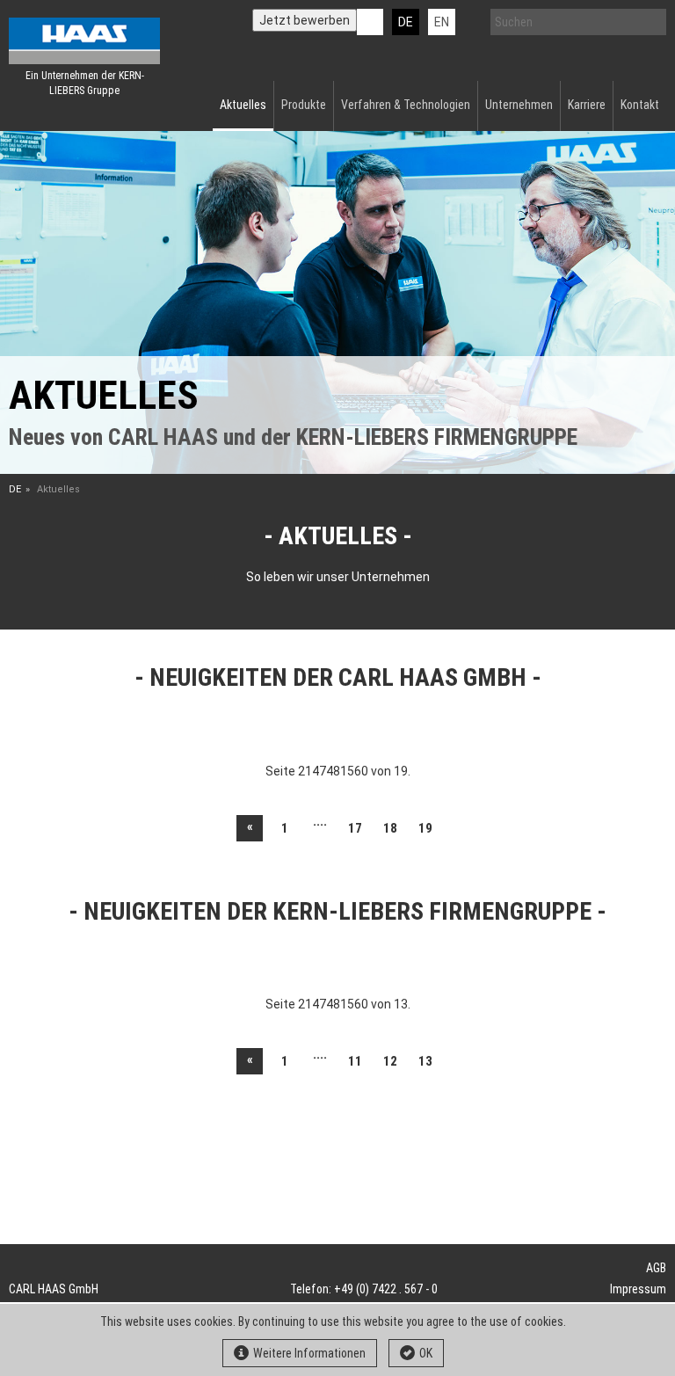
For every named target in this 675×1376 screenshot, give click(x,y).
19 (425, 828)
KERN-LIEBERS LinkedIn (370, 22)
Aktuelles (243, 105)
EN (441, 22)
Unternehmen (519, 105)
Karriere (587, 105)
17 (355, 828)
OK (425, 1353)
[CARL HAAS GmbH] (84, 41)
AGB (656, 1268)
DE (405, 22)
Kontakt (640, 105)
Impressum (638, 1289)
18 (390, 828)
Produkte (303, 105)
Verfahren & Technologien (405, 105)
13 (425, 1061)
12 (390, 1061)
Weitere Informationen (309, 1353)
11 (355, 1061)
